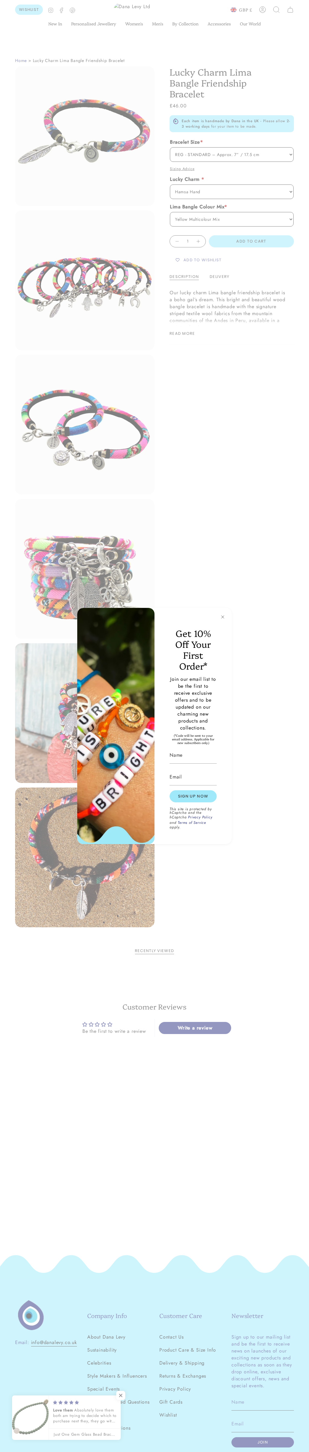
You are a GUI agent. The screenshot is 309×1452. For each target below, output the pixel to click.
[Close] (223, 617)
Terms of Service (192, 822)
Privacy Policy (200, 817)
